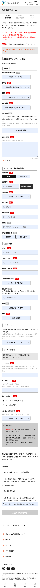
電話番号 (5, 289)
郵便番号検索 (26, 186)
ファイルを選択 (20, 130)
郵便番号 (5, 182)
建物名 (4, 223)
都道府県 (5, 192)
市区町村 (5, 202)
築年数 (4, 83)
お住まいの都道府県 (8, 411)
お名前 (4, 248)
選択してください (16, 77)
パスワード (5, 363)
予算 (3, 93)
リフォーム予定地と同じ (15, 400)
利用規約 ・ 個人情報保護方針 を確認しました (20, 504)
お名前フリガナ (7, 258)
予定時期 (5, 103)
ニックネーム (6, 381)
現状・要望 (5, 137)
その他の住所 (11, 405)
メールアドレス (7, 268)
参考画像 (5, 113)
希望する (9, 237)
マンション (23, 177)
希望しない (23, 237)
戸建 (8, 177)
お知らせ (31, 4)
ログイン (25, 4)
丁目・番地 (5, 213)
